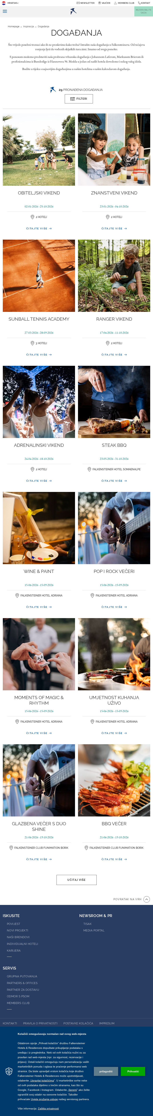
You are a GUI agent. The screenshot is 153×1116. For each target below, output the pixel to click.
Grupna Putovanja (22, 976)
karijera (14, 950)
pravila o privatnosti (40, 1023)
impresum (107, 1023)
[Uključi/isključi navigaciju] (3, 11)
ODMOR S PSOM (18, 996)
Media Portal (93, 930)
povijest (13, 924)
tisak (87, 924)
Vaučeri (106, 3)
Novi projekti (17, 930)
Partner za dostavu (23, 990)
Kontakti (10, 1023)
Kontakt (145, 3)
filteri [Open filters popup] (81, 98)
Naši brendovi (18, 937)
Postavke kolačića (78, 1023)
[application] (76, 1071)
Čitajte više (37, 228)
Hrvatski (12, 3)
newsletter (87, 3)
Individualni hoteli (22, 944)
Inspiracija (28, 26)
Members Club (18, 1003)
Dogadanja (43, 26)
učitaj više (76, 879)
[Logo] (73, 11)
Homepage (13, 26)
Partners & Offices (22, 983)
